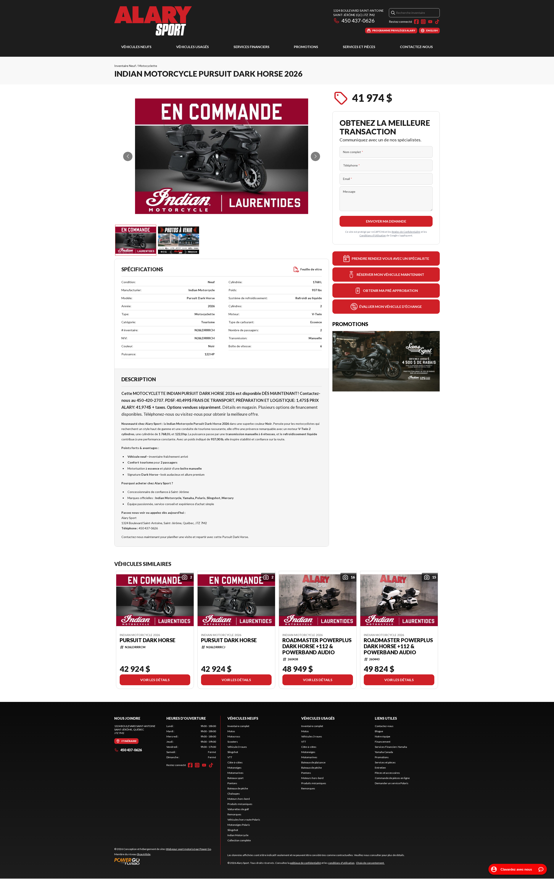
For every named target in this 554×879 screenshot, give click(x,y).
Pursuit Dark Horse (147, 640)
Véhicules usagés (192, 47)
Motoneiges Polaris (238, 824)
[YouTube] (430, 21)
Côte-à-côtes (235, 762)
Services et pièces (359, 47)
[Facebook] (416, 21)
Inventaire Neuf (125, 66)
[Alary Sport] (153, 21)
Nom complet (353, 152)
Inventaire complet (238, 726)
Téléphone (351, 165)
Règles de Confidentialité (406, 231)
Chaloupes (233, 793)
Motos (231, 731)
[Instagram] (423, 21)
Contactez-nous (416, 47)
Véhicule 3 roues (237, 746)
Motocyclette (147, 66)
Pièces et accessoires (387, 772)
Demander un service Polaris (391, 783)
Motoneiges (234, 767)
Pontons (232, 783)
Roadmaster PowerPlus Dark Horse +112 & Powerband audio (316, 646)
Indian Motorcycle (237, 835)
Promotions (306, 47)
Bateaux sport (235, 778)
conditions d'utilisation (341, 862)
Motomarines (235, 772)
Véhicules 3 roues (311, 736)
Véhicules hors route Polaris (243, 819)
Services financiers (251, 47)
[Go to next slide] (315, 156)
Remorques (234, 814)
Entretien (380, 767)
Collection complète (239, 840)
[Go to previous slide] (127, 156)
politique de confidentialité (305, 862)
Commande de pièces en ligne (392, 778)
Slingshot (232, 752)
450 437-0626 (358, 20)
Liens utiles (386, 718)
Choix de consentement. (370, 862)
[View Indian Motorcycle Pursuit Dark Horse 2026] (135, 240)
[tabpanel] (191, 741)
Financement (382, 741)
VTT (229, 757)
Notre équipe (382, 736)
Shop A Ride (143, 854)
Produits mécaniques (239, 804)
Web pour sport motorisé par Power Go (188, 849)
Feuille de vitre (311, 269)
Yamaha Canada (384, 752)
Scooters (232, 741)
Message (349, 191)
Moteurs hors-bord (238, 798)
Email (347, 179)
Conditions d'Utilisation (372, 235)
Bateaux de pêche (237, 788)
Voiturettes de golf (238, 809)
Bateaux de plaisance (313, 762)
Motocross (233, 736)
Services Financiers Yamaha (391, 746)
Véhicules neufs (136, 47)
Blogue (379, 731)
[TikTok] (437, 21)
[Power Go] (163, 861)
